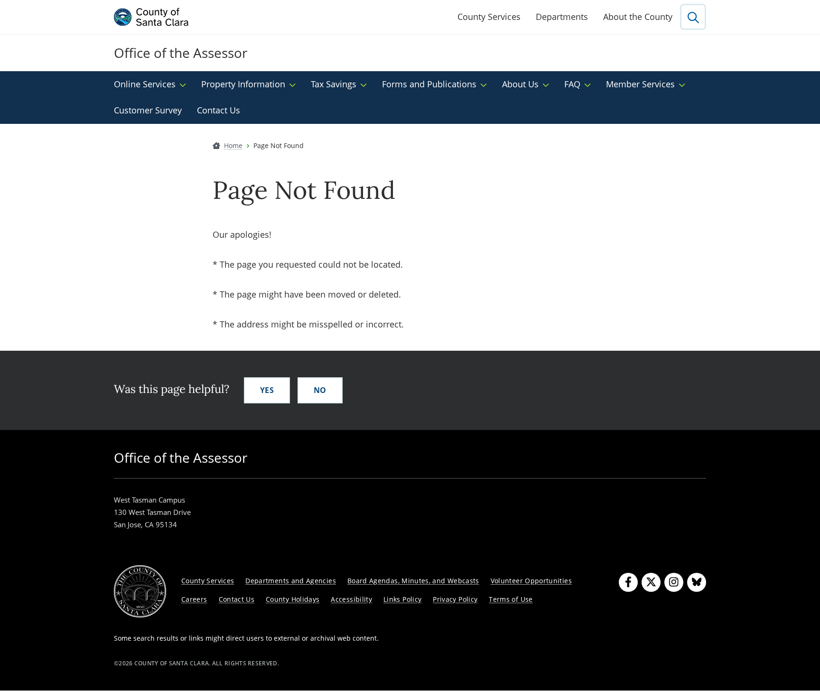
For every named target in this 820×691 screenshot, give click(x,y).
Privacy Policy (455, 599)
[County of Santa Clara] (151, 17)
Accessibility (351, 599)
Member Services (640, 84)
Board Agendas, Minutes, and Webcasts (413, 580)
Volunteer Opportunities (531, 580)
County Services (489, 16)
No (320, 390)
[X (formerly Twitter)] (651, 582)
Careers (194, 599)
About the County (637, 16)
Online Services (145, 84)
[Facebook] (628, 582)
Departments (562, 16)
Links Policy (402, 599)
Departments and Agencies (290, 580)
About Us (520, 84)
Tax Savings (333, 84)
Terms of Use (510, 599)
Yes (267, 390)
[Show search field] (693, 17)
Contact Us (218, 110)
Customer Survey (148, 110)
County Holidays (292, 599)
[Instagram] (673, 582)
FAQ (572, 84)
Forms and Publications (429, 84)
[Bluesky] (696, 582)
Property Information (243, 84)
